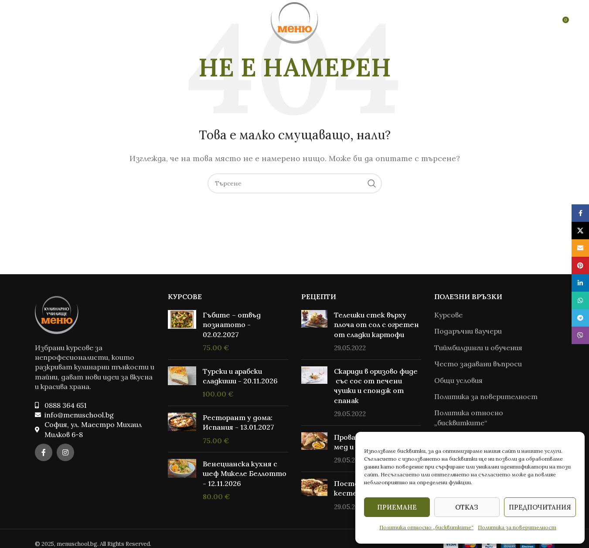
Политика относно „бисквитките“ (426, 527)
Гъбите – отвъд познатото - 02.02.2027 (232, 324)
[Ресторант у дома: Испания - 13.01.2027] (182, 429)
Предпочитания (540, 507)
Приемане (397, 507)
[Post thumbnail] (314, 331)
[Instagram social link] (65, 452)
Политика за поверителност (517, 527)
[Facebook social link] (43, 452)
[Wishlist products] (43, 23)
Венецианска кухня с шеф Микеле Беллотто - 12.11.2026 (244, 473)
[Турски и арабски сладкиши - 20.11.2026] (182, 382)
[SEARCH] (372, 183)
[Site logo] (294, 22)
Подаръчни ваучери (468, 331)
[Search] (25, 23)
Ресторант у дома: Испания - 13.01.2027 (238, 422)
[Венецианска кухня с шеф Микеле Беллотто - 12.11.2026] (182, 480)
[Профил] (543, 23)
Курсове (448, 314)
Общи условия (458, 380)
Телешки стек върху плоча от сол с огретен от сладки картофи (376, 324)
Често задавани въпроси (478, 363)
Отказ (466, 507)
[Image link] (56, 314)
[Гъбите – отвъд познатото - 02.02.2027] (182, 331)
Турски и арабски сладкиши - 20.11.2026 (240, 376)
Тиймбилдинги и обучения (478, 347)
